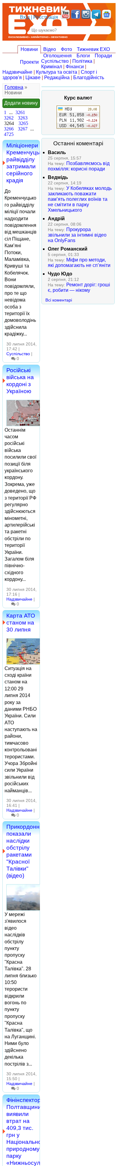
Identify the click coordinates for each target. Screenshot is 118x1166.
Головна (14, 87)
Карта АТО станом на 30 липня (20, 622)
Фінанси (75, 66)
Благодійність (88, 77)
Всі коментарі (58, 300)
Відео (49, 49)
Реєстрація (45, 17)
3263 (23, 117)
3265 (23, 123)
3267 (23, 128)
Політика (82, 61)
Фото (66, 49)
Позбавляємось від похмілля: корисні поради (79, 166)
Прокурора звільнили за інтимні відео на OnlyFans (77, 235)
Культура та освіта (56, 72)
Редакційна (57, 77)
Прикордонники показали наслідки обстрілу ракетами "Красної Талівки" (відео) (27, 851)
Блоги (83, 55)
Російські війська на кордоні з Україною (20, 380)
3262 (9, 117)
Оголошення (57, 55)
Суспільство (55, 61)
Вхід (25, 17)
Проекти (29, 62)
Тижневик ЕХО (93, 49)
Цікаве (33, 77)
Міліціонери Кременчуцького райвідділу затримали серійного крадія (28, 163)
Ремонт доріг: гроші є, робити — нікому (79, 287)
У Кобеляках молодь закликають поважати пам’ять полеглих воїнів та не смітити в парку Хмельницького (80, 199)
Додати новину (21, 103)
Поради (103, 55)
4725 (9, 134)
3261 (20, 112)
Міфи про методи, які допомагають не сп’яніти (79, 262)
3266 (9, 128)
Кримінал (51, 66)
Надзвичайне (17, 72)
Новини (29, 49)
